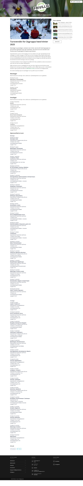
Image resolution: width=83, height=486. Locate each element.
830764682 (35, 474)
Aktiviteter (12, 460)
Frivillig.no (12, 472)
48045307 (35, 467)
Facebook (13, 448)
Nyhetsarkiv (12, 463)
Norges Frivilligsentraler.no (15, 469)
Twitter (19, 448)
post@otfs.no (36, 470)
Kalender (12, 465)
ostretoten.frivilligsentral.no (39, 471)
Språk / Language (76, 1)
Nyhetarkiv (57, 41)
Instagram (57, 464)
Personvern (12, 467)
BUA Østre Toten (31, 68)
